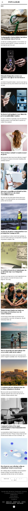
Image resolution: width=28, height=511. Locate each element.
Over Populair (20, 503)
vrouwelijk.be (14, 499)
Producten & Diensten (11, 503)
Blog (3, 502)
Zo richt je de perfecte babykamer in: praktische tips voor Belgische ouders (14, 271)
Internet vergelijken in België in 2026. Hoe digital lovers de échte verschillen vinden (14, 193)
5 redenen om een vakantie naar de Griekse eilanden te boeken (13, 388)
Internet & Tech (16, 502)
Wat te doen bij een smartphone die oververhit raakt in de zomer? (13, 351)
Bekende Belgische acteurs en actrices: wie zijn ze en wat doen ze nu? (13, 77)
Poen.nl (15, 493)
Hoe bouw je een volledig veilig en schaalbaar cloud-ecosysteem (12, 467)
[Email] (14, 507)
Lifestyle (23, 502)
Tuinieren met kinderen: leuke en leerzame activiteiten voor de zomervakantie (12, 312)
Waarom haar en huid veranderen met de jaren (14, 153)
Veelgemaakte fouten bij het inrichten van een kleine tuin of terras (14, 38)
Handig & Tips (9, 502)
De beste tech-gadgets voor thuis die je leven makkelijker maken (14, 115)
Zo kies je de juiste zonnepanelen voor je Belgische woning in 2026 (14, 232)
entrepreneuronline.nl (14, 497)
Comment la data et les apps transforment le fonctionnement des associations (13, 427)
